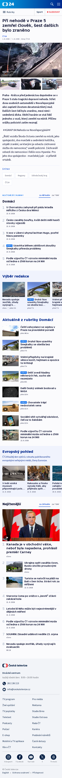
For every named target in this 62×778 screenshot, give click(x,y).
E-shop (6, 735)
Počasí (5, 729)
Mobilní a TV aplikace (13, 741)
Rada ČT (36, 723)
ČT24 (4, 36)
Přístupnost (38, 772)
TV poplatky (8, 711)
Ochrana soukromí (20, 772)
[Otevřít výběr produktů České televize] (58, 4)
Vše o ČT (6, 747)
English (5, 772)
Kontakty (37, 747)
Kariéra (36, 729)
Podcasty (7, 723)
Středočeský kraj (39, 175)
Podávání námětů (41, 735)
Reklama (36, 705)
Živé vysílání (8, 705)
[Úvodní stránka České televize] (15, 665)
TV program (8, 699)
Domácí (8, 175)
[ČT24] (8, 4)
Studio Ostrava (39, 717)
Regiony (21, 175)
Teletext (6, 717)
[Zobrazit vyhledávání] (52, 4)
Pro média (37, 699)
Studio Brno (38, 711)
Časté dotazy (39, 741)
